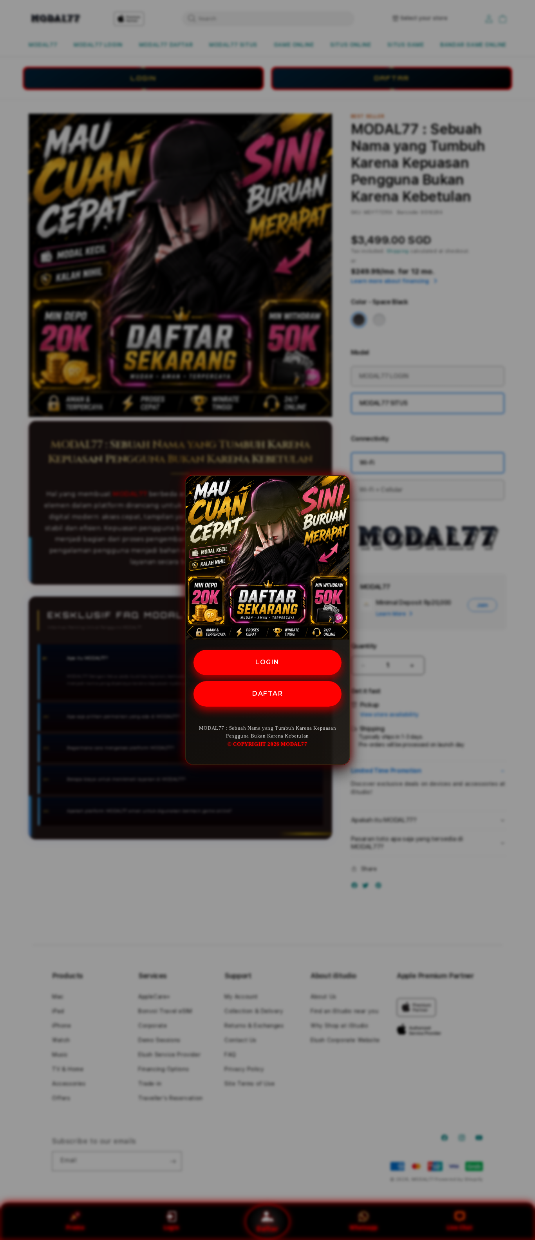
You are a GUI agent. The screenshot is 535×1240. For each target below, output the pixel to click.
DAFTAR (267, 693)
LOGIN (267, 662)
